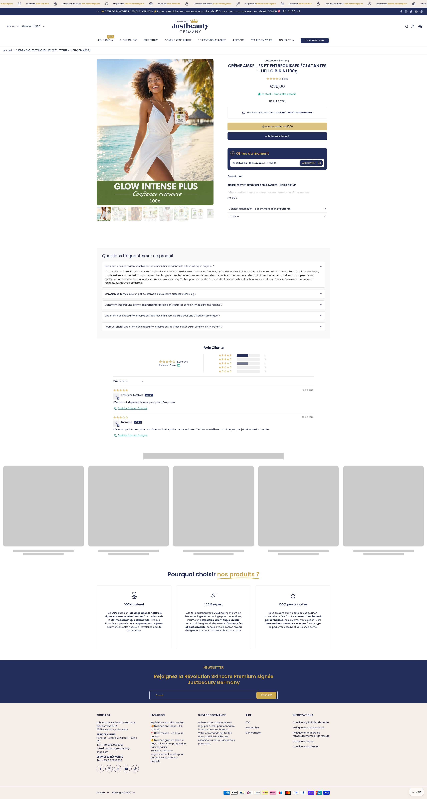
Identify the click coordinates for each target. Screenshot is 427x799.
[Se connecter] (412, 26)
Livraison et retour (303, 741)
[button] (274, 78)
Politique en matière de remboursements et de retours (311, 734)
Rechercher (252, 727)
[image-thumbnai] (104, 214)
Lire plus (232, 198)
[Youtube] (416, 12)
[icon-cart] (420, 26)
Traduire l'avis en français (132, 408)
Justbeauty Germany (277, 60)
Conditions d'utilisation (306, 746)
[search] (406, 26)
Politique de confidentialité (308, 727)
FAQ (248, 722)
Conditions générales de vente (311, 722)
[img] (120, 390)
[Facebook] (401, 12)
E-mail (159, 695)
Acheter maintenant (277, 136)
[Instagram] (406, 12)
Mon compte (253, 732)
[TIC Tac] (411, 12)
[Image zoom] (155, 132)
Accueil (7, 50)
